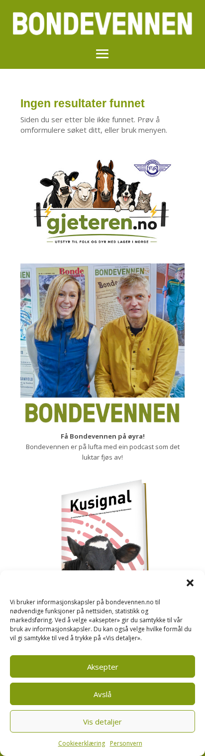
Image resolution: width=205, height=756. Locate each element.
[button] (190, 583)
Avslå (102, 694)
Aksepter (102, 667)
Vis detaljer (102, 722)
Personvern (126, 743)
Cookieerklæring (81, 743)
